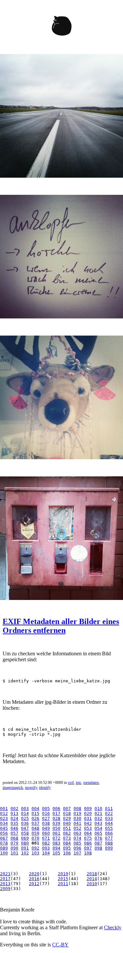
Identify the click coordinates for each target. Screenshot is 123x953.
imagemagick (13, 787)
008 (77, 808)
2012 (34, 883)
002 (14, 808)
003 (25, 808)
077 (109, 838)
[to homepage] (61, 27)
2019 (63, 873)
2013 (5, 883)
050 (56, 828)
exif (71, 782)
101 (14, 852)
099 (109, 848)
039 (56, 823)
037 (35, 823)
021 (98, 813)
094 (56, 848)
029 (67, 818)
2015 (63, 878)
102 (25, 852)
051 (67, 828)
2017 (5, 878)
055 (109, 828)
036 (25, 823)
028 (56, 818)
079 (14, 843)
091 (25, 848)
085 (77, 843)
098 (98, 848)
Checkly (112, 927)
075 (88, 838)
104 (46, 852)
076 (98, 838)
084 (67, 843)
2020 (34, 873)
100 (4, 852)
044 (109, 823)
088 (109, 843)
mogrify (31, 787)
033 (109, 818)
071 (46, 838)
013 (14, 813)
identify (45, 787)
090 (14, 848)
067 (4, 838)
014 (25, 813)
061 (56, 833)
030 (77, 818)
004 (35, 808)
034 (4, 823)
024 (14, 818)
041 (77, 823)
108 (88, 852)
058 (25, 833)
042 (88, 823)
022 (109, 813)
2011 (63, 883)
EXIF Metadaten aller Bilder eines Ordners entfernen (61, 626)
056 (4, 833)
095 (67, 848)
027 (46, 818)
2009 (5, 888)
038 (46, 823)
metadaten (91, 782)
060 (46, 833)
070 (35, 838)
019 (77, 813)
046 (14, 828)
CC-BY (60, 944)
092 (35, 848)
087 (98, 843)
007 (67, 808)
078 (4, 843)
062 (67, 833)
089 (4, 848)
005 (46, 808)
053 (88, 828)
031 (88, 818)
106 (67, 852)
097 (88, 848)
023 (4, 818)
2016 (34, 878)
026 (35, 818)
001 (4, 808)
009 (88, 808)
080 (25, 843)
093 (46, 848)
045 (4, 828)
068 (14, 838)
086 (88, 843)
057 (14, 833)
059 (35, 833)
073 (67, 838)
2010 (92, 883)
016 (46, 813)
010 (98, 808)
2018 (92, 873)
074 (77, 838)
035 (14, 823)
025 (25, 818)
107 (77, 852)
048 (35, 828)
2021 (5, 873)
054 (98, 828)
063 (77, 833)
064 (88, 833)
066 (109, 833)
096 (77, 848)
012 (4, 813)
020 (88, 813)
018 (67, 813)
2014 (92, 878)
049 (46, 828)
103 (35, 852)
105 (56, 852)
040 (67, 823)
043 (98, 823)
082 (46, 843)
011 (109, 808)
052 (77, 828)
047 (25, 828)
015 (35, 813)
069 (25, 838)
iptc (78, 782)
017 (56, 813)
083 (56, 843)
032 (98, 818)
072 (56, 838)
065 (98, 833)
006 (56, 808)
